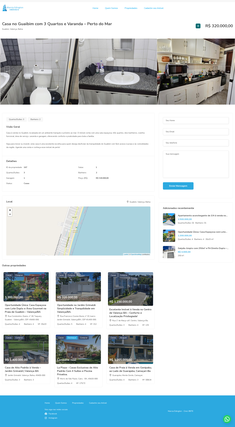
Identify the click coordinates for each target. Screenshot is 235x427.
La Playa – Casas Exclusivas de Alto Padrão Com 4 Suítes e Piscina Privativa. (77, 371)
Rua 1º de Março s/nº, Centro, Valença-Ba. (130, 320)
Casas (26, 183)
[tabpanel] (39, 72)
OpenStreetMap (136, 254)
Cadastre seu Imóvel (153, 8)
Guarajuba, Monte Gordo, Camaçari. (127, 375)
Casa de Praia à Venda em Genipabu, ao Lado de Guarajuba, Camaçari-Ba (130, 369)
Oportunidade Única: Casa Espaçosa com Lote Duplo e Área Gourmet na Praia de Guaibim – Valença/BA (25, 308)
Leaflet (126, 254)
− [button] (10, 214)
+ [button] (10, 210)
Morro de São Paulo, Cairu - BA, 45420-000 (79, 378)
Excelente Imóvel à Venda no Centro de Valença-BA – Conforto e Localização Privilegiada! (130, 313)
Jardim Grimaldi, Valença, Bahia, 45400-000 (26, 375)
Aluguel (123, 337)
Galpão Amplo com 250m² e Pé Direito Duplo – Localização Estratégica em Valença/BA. (202, 250)
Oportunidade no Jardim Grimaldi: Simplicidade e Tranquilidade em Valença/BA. (76, 308)
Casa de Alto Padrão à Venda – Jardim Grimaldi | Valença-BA (23, 369)
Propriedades (131, 8)
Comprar (19, 275)
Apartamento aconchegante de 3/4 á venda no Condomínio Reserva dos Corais (202, 217)
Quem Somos (111, 8)
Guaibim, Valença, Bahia (12, 29)
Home (95, 8)
